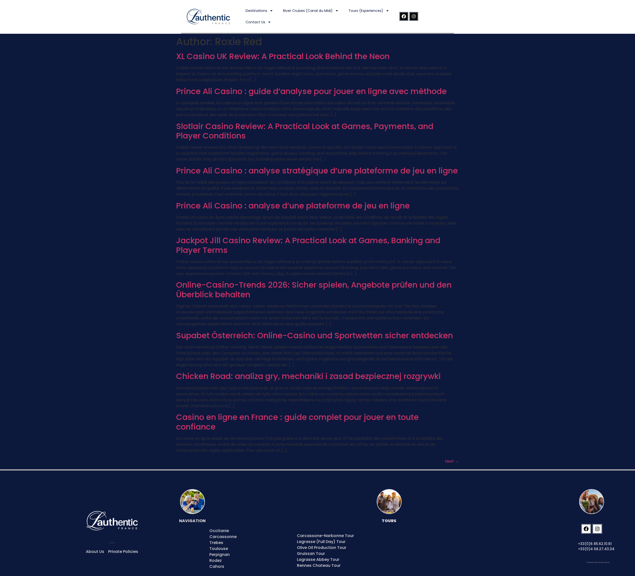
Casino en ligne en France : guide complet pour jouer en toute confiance (297, 421)
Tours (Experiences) (366, 10)
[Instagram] (413, 16)
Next (452, 461)
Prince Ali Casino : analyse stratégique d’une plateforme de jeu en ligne (317, 170)
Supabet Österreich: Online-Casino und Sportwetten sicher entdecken (314, 335)
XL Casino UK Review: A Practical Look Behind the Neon (283, 56)
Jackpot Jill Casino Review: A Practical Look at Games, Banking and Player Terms (308, 245)
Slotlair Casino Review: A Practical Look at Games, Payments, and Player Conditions (304, 131)
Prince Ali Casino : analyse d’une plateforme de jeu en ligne (293, 205)
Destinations (256, 10)
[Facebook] (403, 16)
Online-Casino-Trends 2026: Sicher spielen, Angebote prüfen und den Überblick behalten (314, 289)
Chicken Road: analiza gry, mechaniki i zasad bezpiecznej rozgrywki (308, 376)
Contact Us (255, 22)
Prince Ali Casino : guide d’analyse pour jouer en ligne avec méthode (311, 91)
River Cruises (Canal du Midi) (308, 10)
